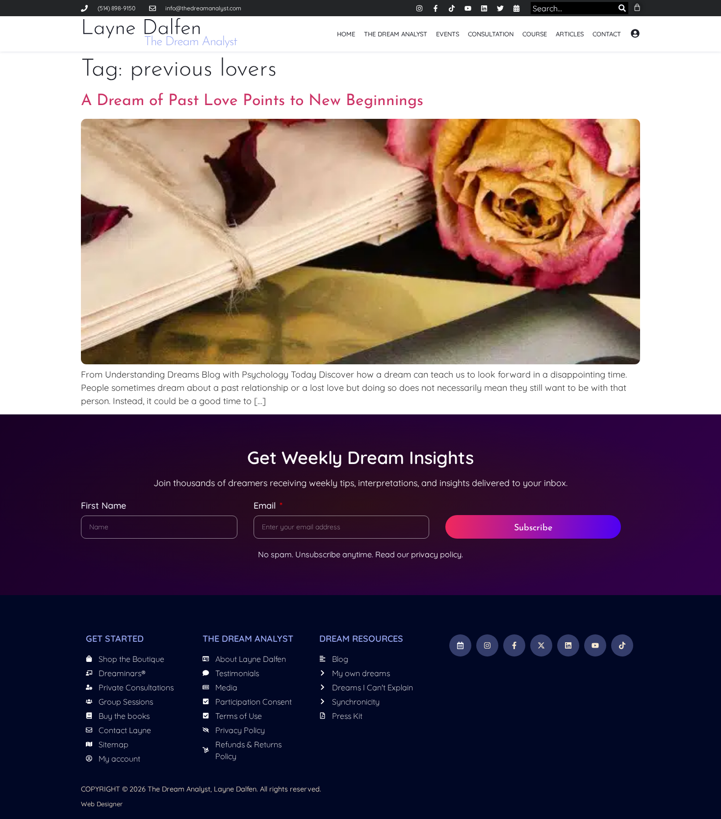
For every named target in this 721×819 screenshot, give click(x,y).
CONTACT (606, 34)
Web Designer (102, 804)
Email (266, 506)
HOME (346, 34)
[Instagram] (419, 8)
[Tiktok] (452, 8)
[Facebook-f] (435, 8)
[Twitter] (500, 8)
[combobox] (571, 8)
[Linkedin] (484, 8)
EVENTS (447, 34)
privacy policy (436, 554)
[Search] (620, 8)
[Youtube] (468, 8)
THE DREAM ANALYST (395, 34)
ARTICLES (570, 34)
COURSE (534, 34)
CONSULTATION (491, 34)
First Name (103, 506)
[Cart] (637, 7)
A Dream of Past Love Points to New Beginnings (252, 101)
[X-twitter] (541, 645)
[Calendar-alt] (516, 8)
